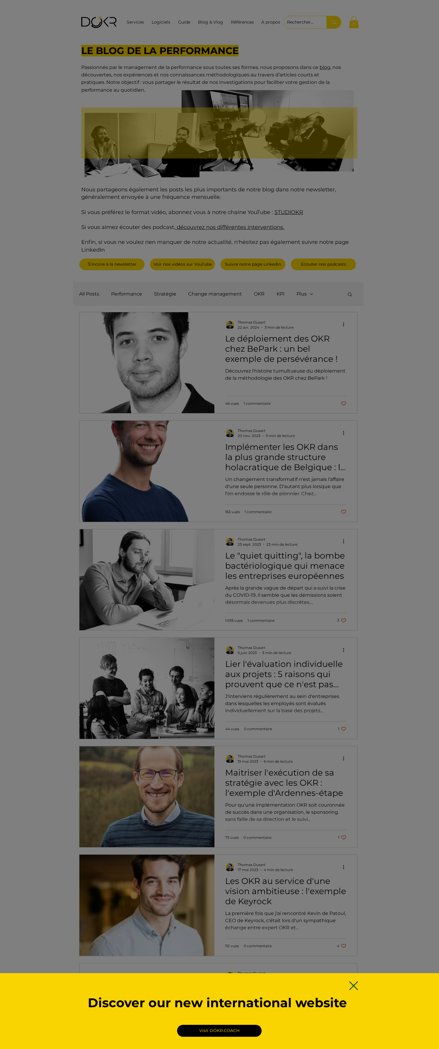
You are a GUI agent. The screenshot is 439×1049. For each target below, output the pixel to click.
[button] (353, 985)
